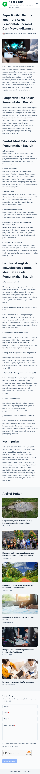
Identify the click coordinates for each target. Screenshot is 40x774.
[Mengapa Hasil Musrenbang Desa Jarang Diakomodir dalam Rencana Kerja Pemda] (20, 540)
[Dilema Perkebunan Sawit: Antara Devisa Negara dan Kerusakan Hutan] (20, 572)
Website (6, 719)
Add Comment (9, 726)
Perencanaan (32, 33)
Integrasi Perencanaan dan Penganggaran (18, 682)
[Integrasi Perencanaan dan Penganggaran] (20, 669)
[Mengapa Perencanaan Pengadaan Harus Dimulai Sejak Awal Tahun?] (20, 637)
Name (6, 706)
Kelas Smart (16, 1)
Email (6, 713)
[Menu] (37, 4)
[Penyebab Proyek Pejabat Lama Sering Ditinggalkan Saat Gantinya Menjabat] (20, 508)
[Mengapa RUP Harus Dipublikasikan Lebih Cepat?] (20, 604)
